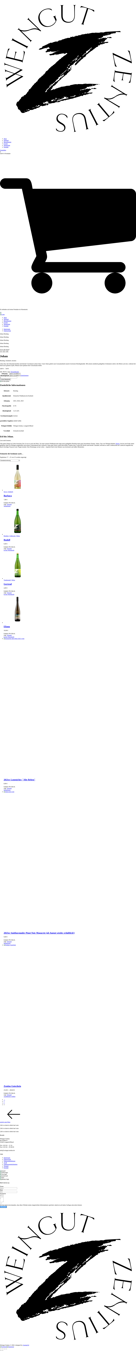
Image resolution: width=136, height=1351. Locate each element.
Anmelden (3, 150)
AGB (5, 1163)
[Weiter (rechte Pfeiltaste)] (2, 1350)
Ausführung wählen (9, 1096)
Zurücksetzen (24, 375)
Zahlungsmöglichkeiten (10, 1164)
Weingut (6, 140)
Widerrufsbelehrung (9, 1161)
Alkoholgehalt (4, 375)
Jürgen (118, 443)
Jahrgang (4, 373)
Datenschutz (7, 331)
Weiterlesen (7, 506)
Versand (9, 504)
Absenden (3, 1207)
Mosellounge (7, 142)
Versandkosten (14, 372)
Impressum (7, 329)
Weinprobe (7, 145)
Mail (1, 1190)
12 (4, 351)
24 (7, 351)
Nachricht (3, 1193)
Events (6, 144)
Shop (5, 139)
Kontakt (6, 147)
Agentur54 (26, 1345)
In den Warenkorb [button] (9, 550)
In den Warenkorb (5, 379)
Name (2, 1186)
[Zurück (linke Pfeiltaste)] (0, 1350)
